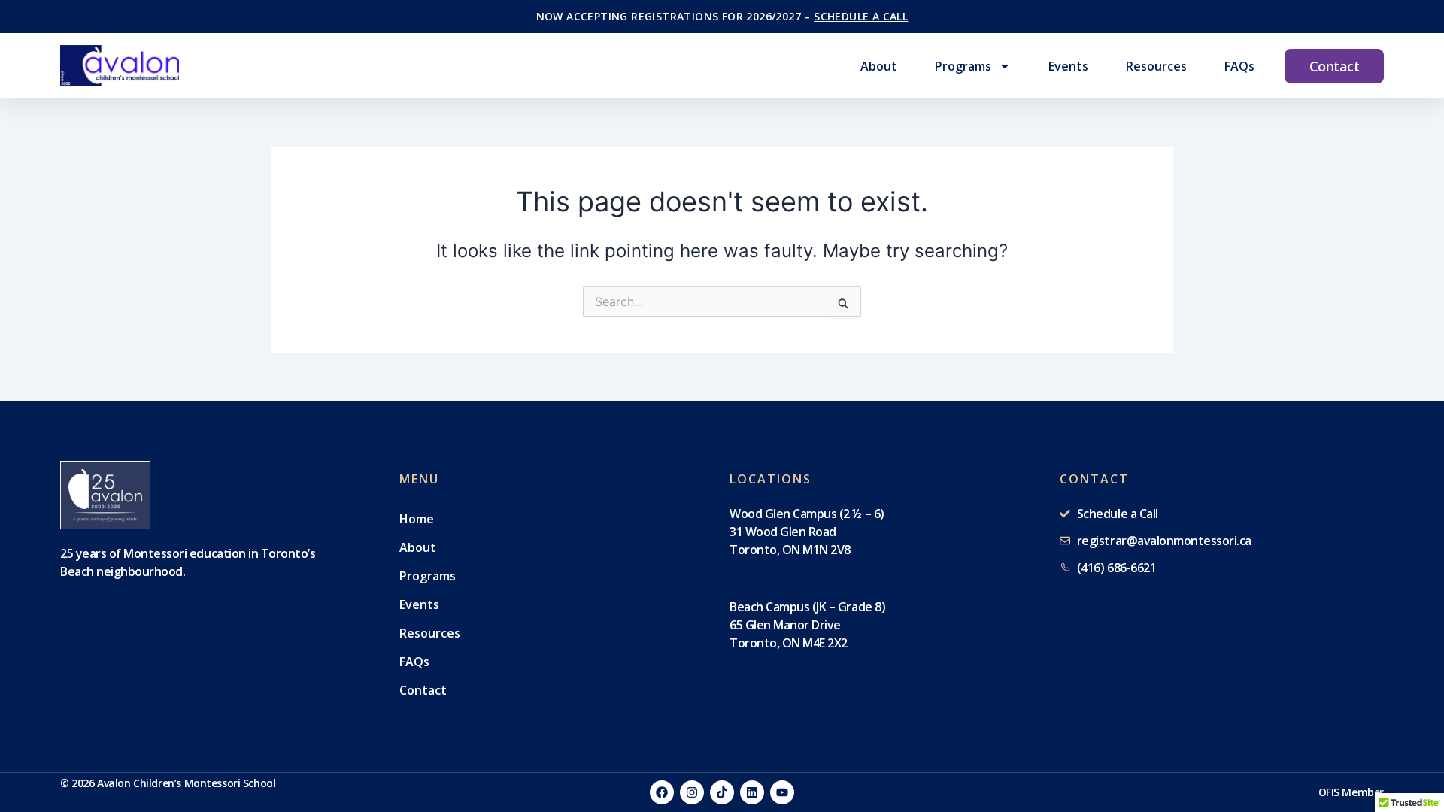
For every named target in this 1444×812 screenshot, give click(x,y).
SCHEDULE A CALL (861, 16)
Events (1068, 66)
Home (416, 519)
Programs (963, 66)
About (878, 66)
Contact (423, 690)
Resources (1156, 66)
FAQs (1239, 66)
